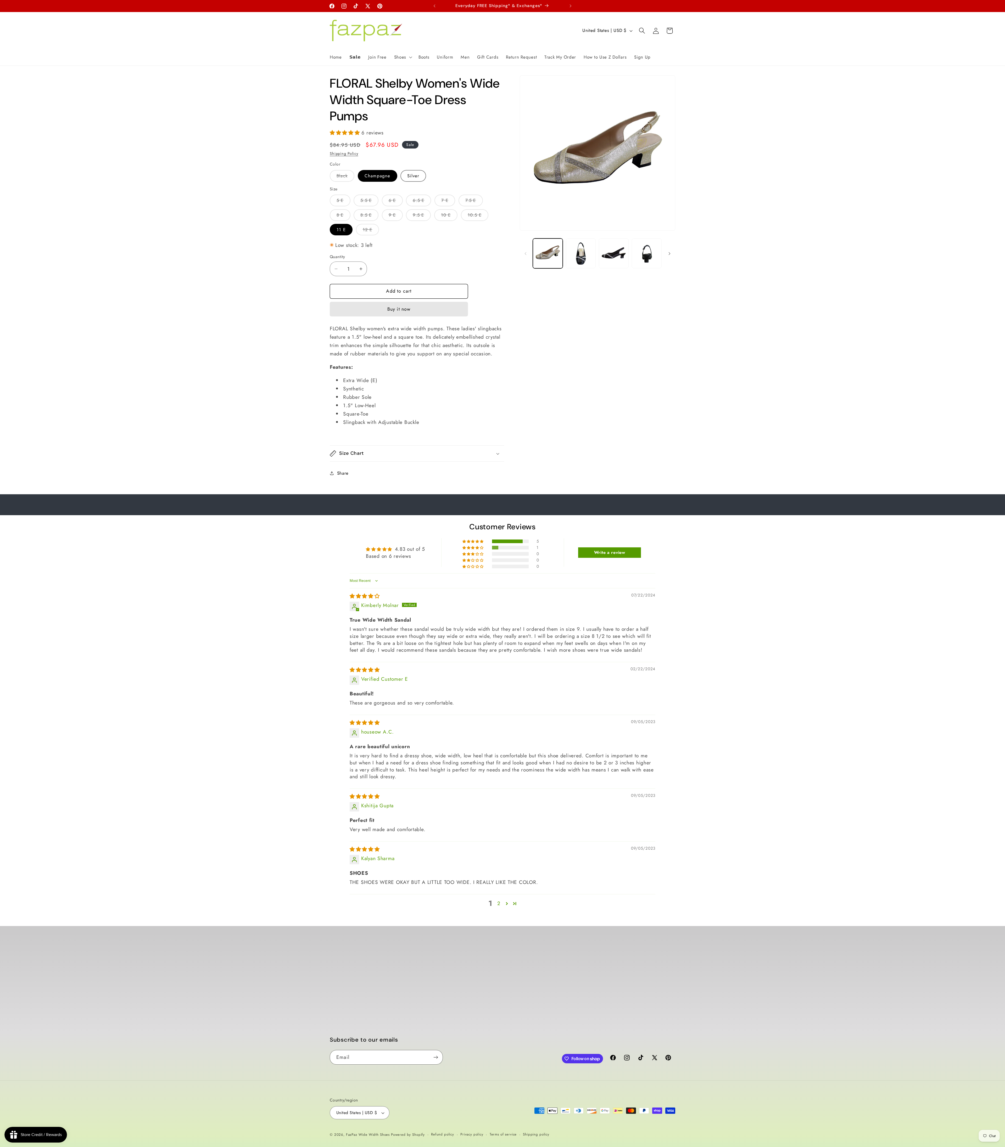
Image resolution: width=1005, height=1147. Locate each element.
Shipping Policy (344, 153)
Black (345, 177)
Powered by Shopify (408, 1134)
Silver (413, 176)
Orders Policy (430, 958)
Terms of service (503, 1134)
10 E (449, 216)
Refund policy (442, 1134)
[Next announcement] (570, 6)
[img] (365, 596)
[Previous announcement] (434, 6)
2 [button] (498, 903)
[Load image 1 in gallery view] (548, 253)
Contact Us (341, 1034)
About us (339, 992)
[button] (402, 57)
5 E (343, 201)
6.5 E (422, 201)
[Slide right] (669, 253)
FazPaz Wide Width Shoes (368, 1134)
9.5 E (422, 216)
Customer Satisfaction (352, 1013)
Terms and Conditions (439, 989)
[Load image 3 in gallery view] (581, 253)
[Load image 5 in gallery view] (647, 253)
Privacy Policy (430, 999)
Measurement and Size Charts (360, 1023)
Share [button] (343, 473)
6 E (396, 201)
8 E (343, 216)
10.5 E (478, 216)
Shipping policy (536, 1134)
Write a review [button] (609, 552)
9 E (396, 216)
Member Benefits (347, 1003)
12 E (371, 231)
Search (337, 982)
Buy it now (399, 309)
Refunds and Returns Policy (444, 978)
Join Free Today (345, 971)
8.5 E (369, 216)
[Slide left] (525, 253)
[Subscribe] (436, 1057)
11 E (341, 229)
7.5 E (474, 201)
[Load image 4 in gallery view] (614, 253)
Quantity (337, 257)
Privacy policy (471, 1134)
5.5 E (369, 201)
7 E (448, 201)
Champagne (377, 176)
